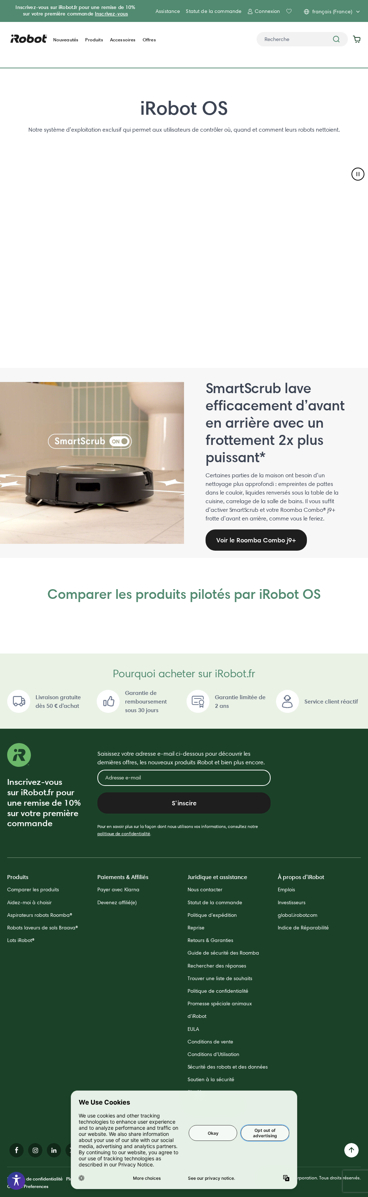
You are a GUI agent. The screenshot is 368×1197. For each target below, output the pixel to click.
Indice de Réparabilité (303, 927)
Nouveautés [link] (66, 39)
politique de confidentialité (123, 833)
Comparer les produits (33, 889)
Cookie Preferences (28, 1186)
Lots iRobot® (20, 940)
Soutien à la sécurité (211, 1079)
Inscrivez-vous (111, 13)
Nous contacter (205, 889)
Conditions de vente (210, 1041)
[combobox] (302, 39)
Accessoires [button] (123, 39)
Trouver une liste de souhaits (220, 978)
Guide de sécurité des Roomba (223, 953)
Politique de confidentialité (218, 991)
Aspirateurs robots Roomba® (39, 915)
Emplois (286, 889)
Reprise (196, 927)
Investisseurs (291, 902)
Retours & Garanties (210, 940)
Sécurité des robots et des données (228, 1067)
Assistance (168, 11)
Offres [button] (149, 39)
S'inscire (184, 803)
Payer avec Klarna (118, 889)
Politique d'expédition (212, 915)
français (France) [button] (332, 11)
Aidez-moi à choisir (29, 902)
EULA (193, 1029)
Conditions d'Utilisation (213, 1054)
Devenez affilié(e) (117, 902)
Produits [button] (94, 39)
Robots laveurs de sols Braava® (42, 927)
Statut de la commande (214, 11)
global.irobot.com (297, 915)
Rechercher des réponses (217, 965)
